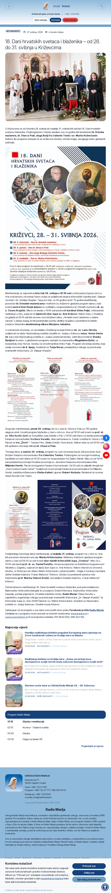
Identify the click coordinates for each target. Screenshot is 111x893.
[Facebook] (106, 438)
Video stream (70, 20)
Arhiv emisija (41, 20)
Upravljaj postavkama (89, 879)
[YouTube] (106, 455)
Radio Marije (96, 610)
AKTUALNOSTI (13, 31)
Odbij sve (89, 872)
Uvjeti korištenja (32, 890)
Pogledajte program (92, 746)
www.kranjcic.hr (79, 613)
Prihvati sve (89, 866)
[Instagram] (106, 446)
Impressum (47, 890)
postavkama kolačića (52, 878)
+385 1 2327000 (71, 14)
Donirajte (55, 20)
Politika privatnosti (13, 890)
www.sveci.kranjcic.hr (16, 617)
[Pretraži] (102, 6)
